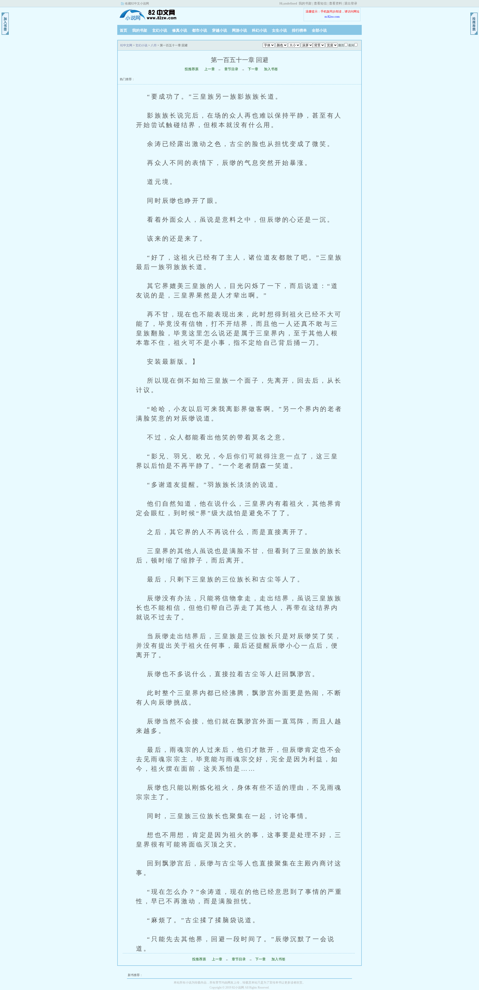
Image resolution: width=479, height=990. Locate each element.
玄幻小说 (159, 30)
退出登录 (350, 3)
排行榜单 (299, 30)
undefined (290, 3)
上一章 (209, 69)
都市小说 (199, 30)
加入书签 (271, 69)
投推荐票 (192, 69)
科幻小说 (259, 30)
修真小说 (179, 30)
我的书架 (305, 3)
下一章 (253, 69)
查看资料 (335, 3)
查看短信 (320, 3)
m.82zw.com (332, 16)
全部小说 (319, 30)
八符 (154, 45)
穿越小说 (219, 30)
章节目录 (231, 69)
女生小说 (279, 30)
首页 (123, 30)
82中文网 (148, 14)
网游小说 (239, 30)
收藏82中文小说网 (137, 3)
